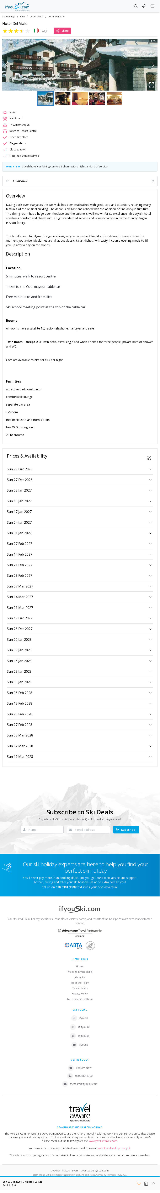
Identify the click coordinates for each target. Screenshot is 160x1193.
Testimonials (79, 988)
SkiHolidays (8, 17)
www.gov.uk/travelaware (103, 1141)
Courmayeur (36, 17)
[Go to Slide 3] (79, 98)
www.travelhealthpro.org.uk (114, 1148)
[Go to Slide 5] (114, 98)
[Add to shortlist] (139, 1183)
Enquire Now (84, 1068)
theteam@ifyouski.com (83, 1084)
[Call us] (143, 6)
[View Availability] (146, 1183)
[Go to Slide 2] (62, 98)
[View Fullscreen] (149, 457)
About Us (79, 977)
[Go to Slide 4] (97, 98)
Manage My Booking (80, 972)
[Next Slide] (153, 64)
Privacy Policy (80, 993)
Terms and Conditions (80, 999)
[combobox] (80, 181)
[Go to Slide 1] (45, 98)
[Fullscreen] (152, 85)
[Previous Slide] (6, 64)
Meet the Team (80, 983)
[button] (80, 65)
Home (80, 966)
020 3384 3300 (83, 1076)
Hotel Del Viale (56, 17)
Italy (22, 17)
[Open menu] (152, 6)
